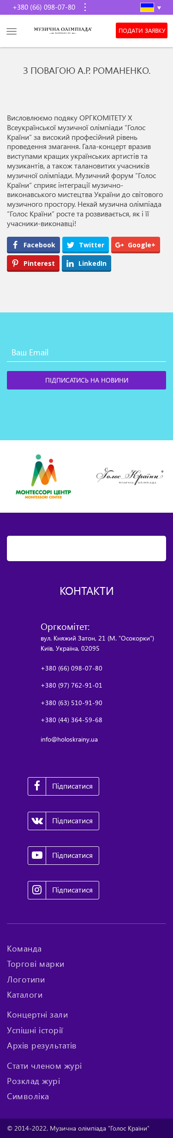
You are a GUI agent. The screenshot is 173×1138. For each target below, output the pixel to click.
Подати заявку (142, 30)
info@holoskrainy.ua (69, 739)
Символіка (28, 1096)
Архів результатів (42, 1045)
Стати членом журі (44, 1065)
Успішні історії (35, 1030)
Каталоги (24, 994)
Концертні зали (37, 1014)
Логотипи (26, 979)
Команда (24, 948)
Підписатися (72, 786)
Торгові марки (36, 963)
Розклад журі (33, 1080)
